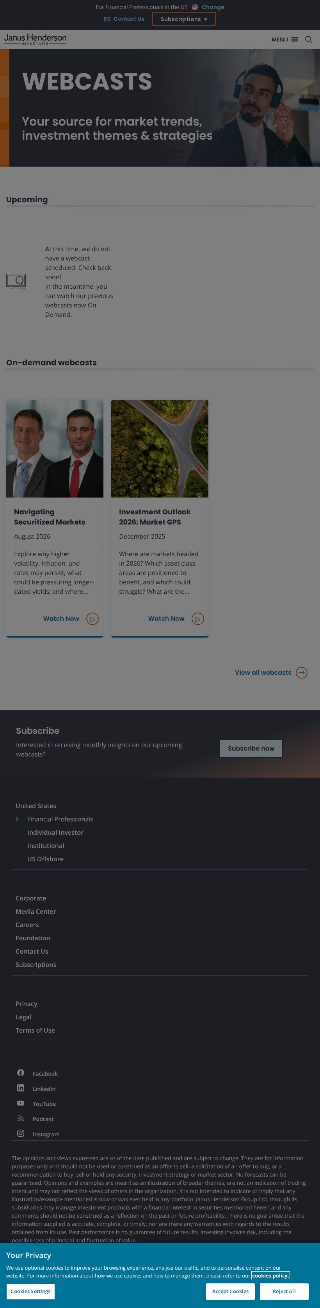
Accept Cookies (230, 1291)
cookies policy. (270, 1275)
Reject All (284, 1291)
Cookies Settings (30, 1291)
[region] (160, 1275)
